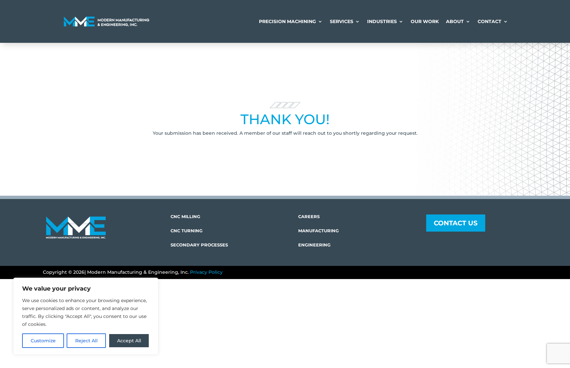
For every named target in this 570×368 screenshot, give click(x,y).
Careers (309, 216)
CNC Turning (187, 230)
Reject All (86, 341)
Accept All (129, 341)
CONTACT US (456, 223)
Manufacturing (318, 230)
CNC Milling (185, 216)
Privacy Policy (206, 272)
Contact (489, 21)
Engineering (314, 244)
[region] (85, 316)
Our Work (425, 21)
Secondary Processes (199, 244)
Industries (382, 21)
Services (341, 21)
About (455, 21)
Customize (43, 341)
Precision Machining (287, 21)
